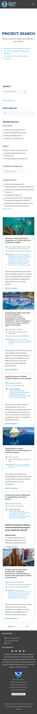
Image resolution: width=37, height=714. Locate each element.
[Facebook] (12, 651)
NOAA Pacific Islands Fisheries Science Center (17, 264)
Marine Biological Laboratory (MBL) (16, 591)
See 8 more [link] (7, 209)
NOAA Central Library (18, 679)
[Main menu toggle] (33, 4)
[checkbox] (18, 130)
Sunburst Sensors (23, 598)
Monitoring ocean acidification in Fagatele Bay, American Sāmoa (17, 497)
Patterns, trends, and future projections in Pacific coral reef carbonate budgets (18, 240)
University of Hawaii (24, 265)
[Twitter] (16, 651)
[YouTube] (24, 651)
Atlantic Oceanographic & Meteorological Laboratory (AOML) (19, 255)
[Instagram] (20, 651)
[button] (18, 695)
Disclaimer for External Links (18, 687)
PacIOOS (11, 467)
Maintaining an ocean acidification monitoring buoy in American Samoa (18, 450)
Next (27, 626)
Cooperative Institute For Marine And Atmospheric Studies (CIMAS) (19, 261)
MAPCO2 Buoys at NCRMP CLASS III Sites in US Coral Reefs (18, 378)
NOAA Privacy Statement (18, 689)
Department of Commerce (11, 704)
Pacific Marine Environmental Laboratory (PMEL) (19, 594)
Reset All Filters (8, 100)
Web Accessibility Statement (18, 684)
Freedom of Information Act (18, 682)
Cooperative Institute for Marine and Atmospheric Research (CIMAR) (19, 258)
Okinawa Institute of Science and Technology (19, 592)
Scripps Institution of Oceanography (17, 597)
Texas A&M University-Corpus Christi (19, 341)
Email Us (8, 643)
